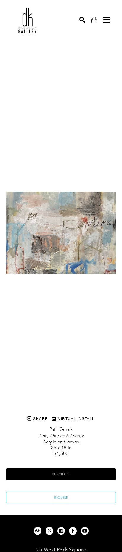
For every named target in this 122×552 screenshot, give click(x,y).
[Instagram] (62, 531)
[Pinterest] (50, 531)
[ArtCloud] (39, 531)
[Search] (82, 20)
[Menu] (106, 20)
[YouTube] (85, 531)
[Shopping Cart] (94, 20)
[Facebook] (74, 531)
